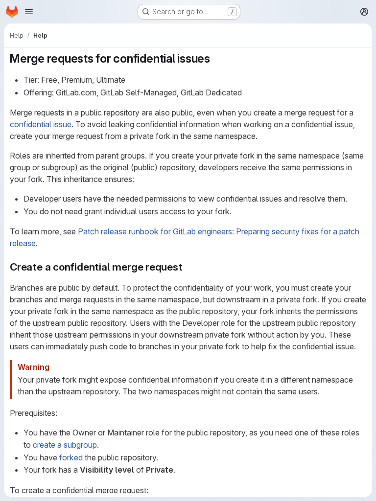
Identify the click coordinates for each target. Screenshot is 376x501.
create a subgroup (65, 445)
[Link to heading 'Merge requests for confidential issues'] (216, 58)
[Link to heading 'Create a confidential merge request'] (188, 267)
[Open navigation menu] (29, 12)
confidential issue (40, 124)
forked (71, 457)
